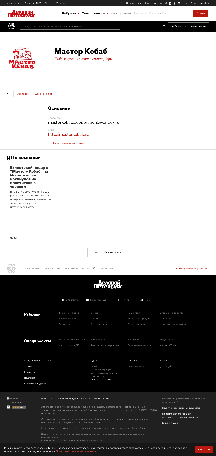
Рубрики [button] (69, 13)
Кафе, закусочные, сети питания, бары (83, 58)
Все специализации (77, 268)
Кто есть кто (98, 339)
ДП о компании (44, 93)
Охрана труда (170, 422)
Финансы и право (69, 312)
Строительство (99, 324)
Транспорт (134, 312)
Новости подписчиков (173, 324)
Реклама (139, 13)
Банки (94, 312)
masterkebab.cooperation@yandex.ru (84, 122)
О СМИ (28, 366)
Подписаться (133, 3)
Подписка (30, 377)
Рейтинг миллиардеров (105, 345)
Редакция (29, 372)
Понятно (204, 449)
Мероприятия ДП (69, 345)
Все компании (32, 268)
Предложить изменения (67, 143)
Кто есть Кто (158, 13)
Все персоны (52, 268)
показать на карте (101, 379)
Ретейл (95, 318)
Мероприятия (120, 13)
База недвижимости (139, 345)
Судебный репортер (172, 312)
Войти (201, 13)
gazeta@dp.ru (167, 366)
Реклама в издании (35, 383)
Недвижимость (68, 318)
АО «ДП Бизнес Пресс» (37, 360)
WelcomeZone (168, 345)
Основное (23, 93)
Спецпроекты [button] (94, 13)
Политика (64, 324)
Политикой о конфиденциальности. (77, 451)
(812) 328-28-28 (136, 366)
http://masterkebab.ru (68, 134)
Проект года (167, 318)
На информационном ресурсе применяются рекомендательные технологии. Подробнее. (93, 428)
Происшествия (136, 324)
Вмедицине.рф (168, 339)
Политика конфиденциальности (181, 407)
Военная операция (139, 318)
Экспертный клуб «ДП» (72, 339)
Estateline (133, 339)
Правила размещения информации (191, 268)
